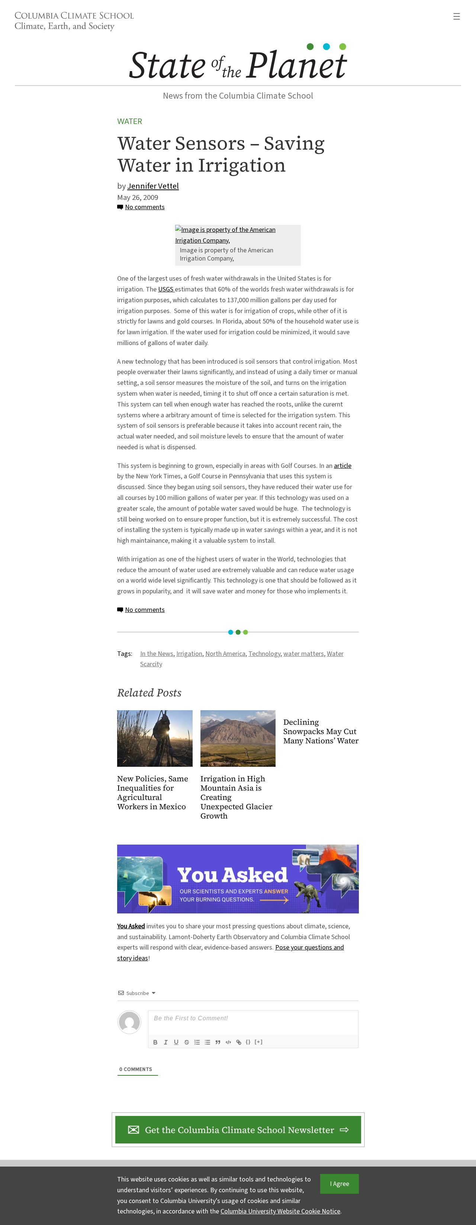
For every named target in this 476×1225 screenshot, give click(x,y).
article (342, 465)
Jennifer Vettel (153, 186)
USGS (166, 289)
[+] (259, 1041)
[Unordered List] (207, 1042)
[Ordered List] (197, 1042)
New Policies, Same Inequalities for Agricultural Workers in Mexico (152, 792)
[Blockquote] (218, 1042)
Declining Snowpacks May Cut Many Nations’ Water (320, 732)
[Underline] (176, 1042)
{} (248, 1041)
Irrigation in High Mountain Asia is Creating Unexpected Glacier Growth (236, 797)
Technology (264, 653)
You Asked (131, 926)
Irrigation (189, 653)
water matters (303, 653)
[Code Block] (228, 1042)
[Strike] (186, 1042)
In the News (156, 653)
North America (225, 653)
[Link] (239, 1042)
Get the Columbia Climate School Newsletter (239, 1130)
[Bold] (155, 1042)
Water (129, 121)
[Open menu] (456, 16)
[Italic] (166, 1042)
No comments (145, 207)
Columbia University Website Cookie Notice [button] (280, 1211)
